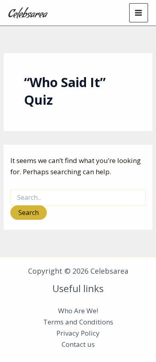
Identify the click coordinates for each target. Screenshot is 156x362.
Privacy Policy (78, 333)
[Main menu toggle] (138, 12)
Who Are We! (78, 310)
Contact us (78, 344)
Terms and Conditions (78, 321)
